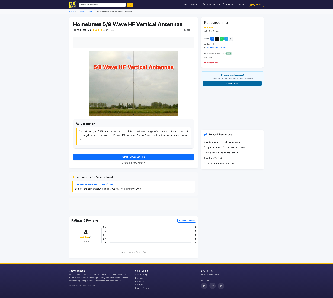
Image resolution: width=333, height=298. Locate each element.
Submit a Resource (210, 274)
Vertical (91, 11)
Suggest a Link (232, 83)
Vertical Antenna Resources (216, 48)
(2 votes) (110, 30)
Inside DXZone (212, 4)
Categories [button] (193, 4)
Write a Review (188, 220)
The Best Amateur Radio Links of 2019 (94, 184)
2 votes (216, 31)
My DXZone (257, 5)
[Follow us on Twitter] (204, 286)
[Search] (130, 5)
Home (71, 11)
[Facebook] (212, 39)
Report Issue (213, 62)
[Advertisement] (133, 42)
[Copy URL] (231, 39)
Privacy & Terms (143, 288)
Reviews (229, 4)
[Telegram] (226, 39)
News (242, 4)
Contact (139, 284)
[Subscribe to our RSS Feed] (221, 286)
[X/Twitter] (217, 39)
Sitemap (139, 278)
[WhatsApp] (222, 39)
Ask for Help (141, 274)
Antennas (81, 11)
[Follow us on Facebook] (212, 286)
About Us (139, 281)
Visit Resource (131, 157)
